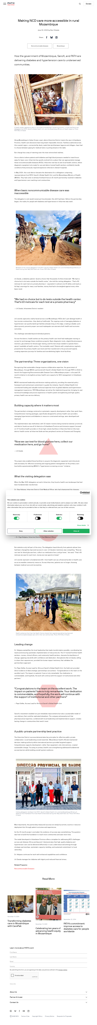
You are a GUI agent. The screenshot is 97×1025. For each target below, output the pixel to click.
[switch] (38, 518)
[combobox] (48, 966)
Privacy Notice (49, 1016)
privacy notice (63, 970)
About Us (13, 992)
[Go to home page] (11, 3)
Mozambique (61, 46)
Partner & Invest (16, 997)
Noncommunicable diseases (39, 46)
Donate (88, 4)
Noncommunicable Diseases (24, 869)
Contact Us (14, 1002)
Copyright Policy (37, 1016)
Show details (81, 525)
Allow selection (48, 531)
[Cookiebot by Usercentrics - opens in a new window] (81, 493)
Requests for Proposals (64, 1016)
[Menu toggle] (4, 3)
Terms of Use (25, 1016)
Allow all (76, 531)
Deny (21, 531)
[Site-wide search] (79, 3)
